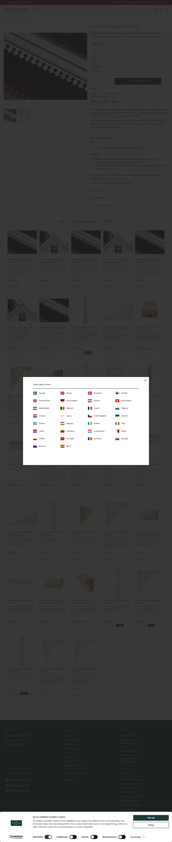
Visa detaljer (135, 837)
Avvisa (151, 825)
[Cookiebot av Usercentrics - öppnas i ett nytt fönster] (16, 837)
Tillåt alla (151, 818)
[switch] (73, 837)
